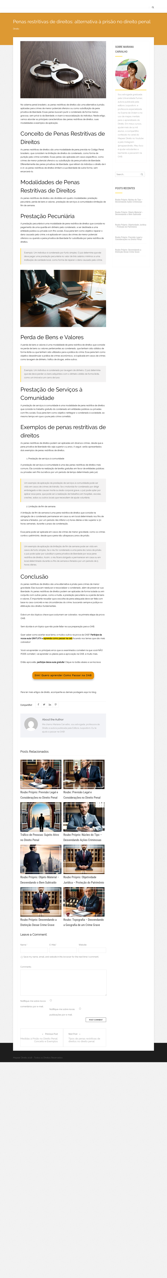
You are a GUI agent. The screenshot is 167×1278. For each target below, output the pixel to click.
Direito (16, 29)
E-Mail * (53, 945)
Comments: (25, 967)
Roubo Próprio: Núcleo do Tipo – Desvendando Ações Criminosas (129, 200)
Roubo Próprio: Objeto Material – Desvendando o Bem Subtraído (129, 213)
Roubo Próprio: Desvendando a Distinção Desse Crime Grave (128, 251)
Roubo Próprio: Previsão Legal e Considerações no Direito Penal (128, 238)
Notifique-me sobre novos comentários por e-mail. (33, 1004)
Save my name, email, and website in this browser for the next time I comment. (61, 957)
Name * (23, 945)
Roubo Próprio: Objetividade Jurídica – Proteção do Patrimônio (130, 226)
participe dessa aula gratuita (50, 662)
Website (83, 945)
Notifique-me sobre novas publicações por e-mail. (62, 1012)
